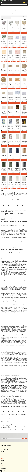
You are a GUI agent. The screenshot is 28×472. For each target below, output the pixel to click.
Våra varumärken (2, 458)
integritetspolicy (13, 439)
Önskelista (2, 465)
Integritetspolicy (2, 456)
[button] (1, 2)
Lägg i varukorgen (3, 33)
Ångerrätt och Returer (3, 455)
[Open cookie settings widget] (1, 471)
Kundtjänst (2, 461)
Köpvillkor (2, 462)
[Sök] (26, 4)
